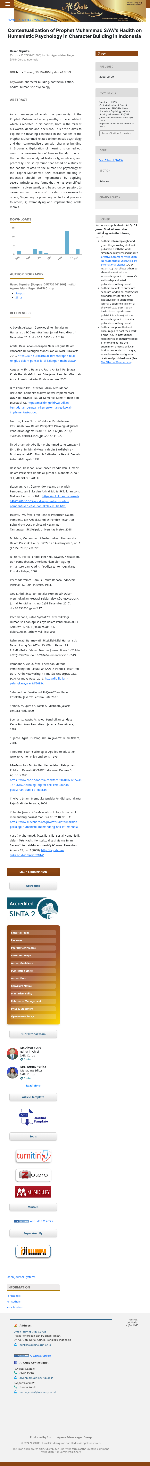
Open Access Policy (22, 1016)
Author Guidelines (22, 963)
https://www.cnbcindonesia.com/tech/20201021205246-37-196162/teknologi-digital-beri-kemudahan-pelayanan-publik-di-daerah (46, 785)
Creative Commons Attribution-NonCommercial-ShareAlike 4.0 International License (119, 260)
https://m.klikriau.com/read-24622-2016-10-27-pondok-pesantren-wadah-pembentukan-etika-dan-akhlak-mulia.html (44, 501)
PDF (103, 53)
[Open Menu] (8, 4)
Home (12, 19)
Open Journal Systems (21, 1277)
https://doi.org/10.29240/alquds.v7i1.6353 (43, 72)
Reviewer (16, 940)
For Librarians (15, 1307)
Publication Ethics (22, 970)
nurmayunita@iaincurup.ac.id (38, 1392)
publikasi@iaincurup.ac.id (35, 1344)
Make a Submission (33, 872)
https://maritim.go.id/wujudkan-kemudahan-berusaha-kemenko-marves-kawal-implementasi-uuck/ (41, 407)
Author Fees (18, 978)
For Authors (14, 1301)
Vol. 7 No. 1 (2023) (46, 19)
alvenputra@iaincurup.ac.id (36, 1377)
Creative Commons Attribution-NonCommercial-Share (75, 1450)
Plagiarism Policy (21, 993)
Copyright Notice (21, 986)
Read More (33, 1085)
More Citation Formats (115, 133)
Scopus (20, 293)
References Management (26, 1001)
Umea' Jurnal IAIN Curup (30, 1331)
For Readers (14, 1295)
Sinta (18, 297)
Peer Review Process (23, 948)
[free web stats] (21, 1221)
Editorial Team (20, 932)
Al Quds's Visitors (41, 1221)
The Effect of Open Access (116, 362)
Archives (25, 19)
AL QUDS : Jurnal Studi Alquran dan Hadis (54, 1443)
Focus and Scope (21, 955)
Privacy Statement (22, 1008)
